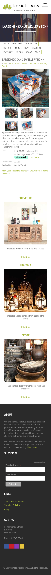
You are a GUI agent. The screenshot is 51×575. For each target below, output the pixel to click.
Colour (19, 52)
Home (6, 64)
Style (37, 52)
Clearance (36, 48)
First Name (11, 474)
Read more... (33, 447)
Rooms (29, 52)
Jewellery (8, 52)
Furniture (17, 44)
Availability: (6, 165)
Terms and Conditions (14, 501)
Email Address (13, 465)
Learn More (34, 157)
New (26, 48)
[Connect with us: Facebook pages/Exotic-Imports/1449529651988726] (6, 546)
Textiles (18, 48)
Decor (6, 44)
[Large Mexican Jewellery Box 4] (25, 88)
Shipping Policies (12, 505)
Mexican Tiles (31, 44)
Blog (6, 509)
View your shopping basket (14, 170)
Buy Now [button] (25, 256)
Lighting (7, 48)
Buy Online (14, 64)
